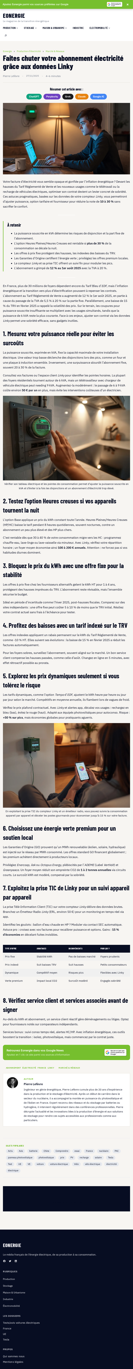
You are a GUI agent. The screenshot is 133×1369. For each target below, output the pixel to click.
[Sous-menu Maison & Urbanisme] (66, 28)
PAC (117, 1150)
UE (19, 1164)
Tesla (110, 1157)
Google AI (98, 96)
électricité (29, 1068)
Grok (68, 96)
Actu (10, 1150)
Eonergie (14, 15)
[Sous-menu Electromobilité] (109, 28)
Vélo (76, 1164)
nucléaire (103, 1150)
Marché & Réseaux (69, 1068)
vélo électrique (92, 1164)
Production (9, 1279)
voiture (40, 1164)
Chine (46, 1150)
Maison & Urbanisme (14, 1292)
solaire (98, 1157)
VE (29, 1164)
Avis (21, 1150)
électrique (13, 1170)
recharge (84, 1157)
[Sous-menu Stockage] (36, 28)
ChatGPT (34, 96)
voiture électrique (59, 1164)
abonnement (13, 1068)
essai (76, 1150)
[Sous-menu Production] (17, 28)
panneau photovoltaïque (20, 1157)
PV (71, 1157)
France (42, 1068)
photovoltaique (46, 1157)
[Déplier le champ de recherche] (5, 35)
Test (10, 1164)
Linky (51, 1068)
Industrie (8, 1299)
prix (62, 1157)
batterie (33, 1150)
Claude (82, 96)
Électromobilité (11, 1305)
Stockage (8, 1285)
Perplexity (52, 96)
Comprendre (62, 1150)
